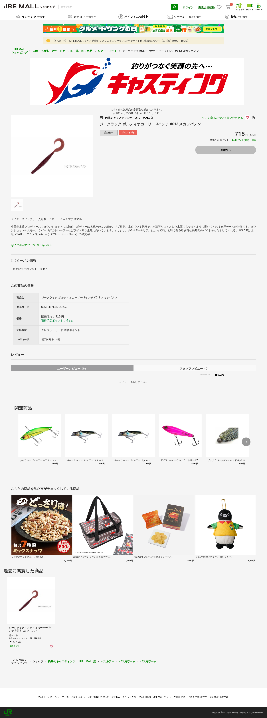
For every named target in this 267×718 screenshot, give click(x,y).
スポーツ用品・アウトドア (49, 51)
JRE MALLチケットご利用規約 (169, 697)
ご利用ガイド (45, 697)
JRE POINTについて (98, 697)
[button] (246, 441)
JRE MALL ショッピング (19, 51)
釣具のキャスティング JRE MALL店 (72, 661)
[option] (52, 156)
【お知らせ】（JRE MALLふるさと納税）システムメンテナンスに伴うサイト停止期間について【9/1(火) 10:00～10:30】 (121, 40)
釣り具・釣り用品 (81, 51)
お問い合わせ (78, 697)
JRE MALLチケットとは (124, 697)
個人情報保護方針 (218, 697)
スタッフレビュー (195, 368)
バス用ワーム (127, 661)
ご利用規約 (145, 697)
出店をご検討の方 (197, 697)
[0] (228, 6)
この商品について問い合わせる (224, 117)
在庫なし (226, 149)
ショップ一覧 (62, 697)
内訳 (254, 140)
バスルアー (107, 661)
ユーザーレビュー (72, 368)
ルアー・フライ (108, 51)
